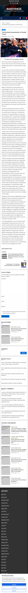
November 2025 (5, 500)
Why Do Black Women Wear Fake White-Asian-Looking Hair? (18, 441)
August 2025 (4, 508)
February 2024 (4, 539)
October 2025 (4, 503)
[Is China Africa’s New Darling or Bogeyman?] (5, 480)
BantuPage (5, 36)
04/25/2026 (14, 433)
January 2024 (4, 542)
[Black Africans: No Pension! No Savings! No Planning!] (5, 329)
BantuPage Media (5, 415)
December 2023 (5, 545)
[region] (14, 583)
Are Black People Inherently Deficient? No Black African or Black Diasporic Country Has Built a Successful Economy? (13, 394)
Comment (3, 278)
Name (3, 296)
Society (16, 438)
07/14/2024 (11, 36)
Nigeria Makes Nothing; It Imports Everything (11, 383)
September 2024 (5, 520)
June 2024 (3, 528)
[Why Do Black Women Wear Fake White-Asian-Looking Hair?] (5, 440)
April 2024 (3, 534)
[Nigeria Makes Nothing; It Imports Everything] (5, 339)
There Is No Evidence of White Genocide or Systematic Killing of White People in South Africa (19, 430)
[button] (1, 18)
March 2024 (4, 537)
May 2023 (3, 565)
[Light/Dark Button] (21, 18)
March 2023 (4, 570)
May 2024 (3, 531)
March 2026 (4, 497)
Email (2, 301)
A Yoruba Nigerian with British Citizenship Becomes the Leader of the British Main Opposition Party (13, 400)
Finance (12, 478)
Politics (3, 29)
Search (4, 349)
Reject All (14, 590)
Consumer (13, 436)
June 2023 (3, 562)
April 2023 (3, 568)
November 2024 (5, 514)
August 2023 (4, 556)
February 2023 (4, 573)
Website (3, 306)
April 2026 (3, 494)
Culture (12, 337)
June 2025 (3, 511)
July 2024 (3, 525)
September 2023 (5, 553)
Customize (14, 587)
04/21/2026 (14, 331)
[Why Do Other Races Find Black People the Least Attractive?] (5, 450)
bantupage (14, 8)
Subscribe (26, 18)
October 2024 (4, 517)
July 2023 (3, 559)
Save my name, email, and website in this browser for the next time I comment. (14, 312)
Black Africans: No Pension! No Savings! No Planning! (13, 379)
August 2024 (4, 522)
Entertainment (21, 436)
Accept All (14, 584)
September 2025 (5, 505)
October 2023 (4, 551)
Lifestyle (16, 337)
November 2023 (5, 548)
